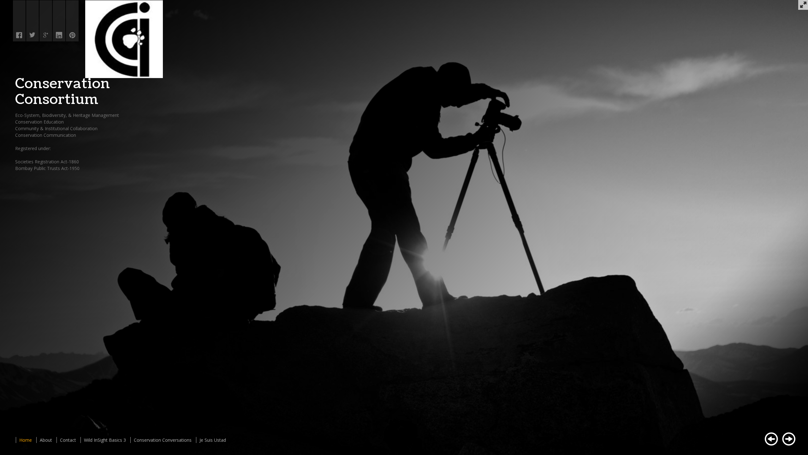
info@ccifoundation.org (52, 110)
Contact (68, 440)
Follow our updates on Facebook (49, 168)
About (46, 440)
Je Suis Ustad (212, 440)
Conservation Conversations (163, 440)
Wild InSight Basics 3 (105, 440)
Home (25, 440)
